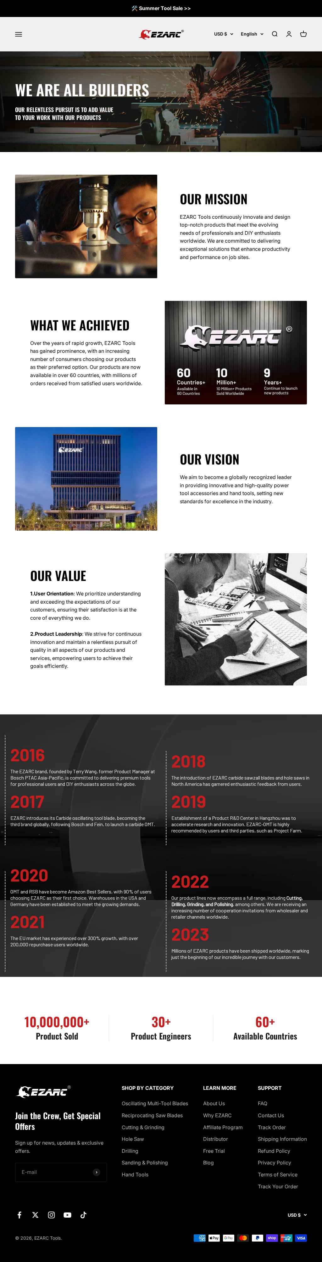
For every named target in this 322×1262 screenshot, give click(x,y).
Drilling (130, 1151)
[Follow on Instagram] (51, 1215)
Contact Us (271, 1115)
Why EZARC (217, 1115)
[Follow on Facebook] (19, 1215)
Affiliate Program (223, 1127)
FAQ (262, 1103)
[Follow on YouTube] (67, 1215)
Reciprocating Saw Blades (152, 1115)
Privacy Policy (274, 1162)
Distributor (215, 1139)
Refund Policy (274, 1151)
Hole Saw (133, 1139)
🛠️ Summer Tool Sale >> (161, 8)
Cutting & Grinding (143, 1127)
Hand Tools (135, 1174)
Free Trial (214, 1151)
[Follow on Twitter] (35, 1215)
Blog (208, 1162)
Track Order (272, 1127)
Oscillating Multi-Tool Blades (155, 1103)
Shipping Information (282, 1139)
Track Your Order (278, 1186)
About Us (214, 1103)
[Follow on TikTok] (83, 1215)
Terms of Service (277, 1174)
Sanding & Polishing (145, 1162)
